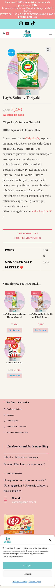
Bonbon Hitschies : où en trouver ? (24, 464)
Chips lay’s (32, 138)
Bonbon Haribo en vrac (16, 426)
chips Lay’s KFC (42, 211)
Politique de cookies (20, 582)
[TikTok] (33, 23)
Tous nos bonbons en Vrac (17, 432)
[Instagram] (21, 23)
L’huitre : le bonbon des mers (21, 457)
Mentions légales (35, 582)
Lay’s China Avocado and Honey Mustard (14, 315)
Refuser (27, 574)
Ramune (10, 415)
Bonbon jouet (12, 421)
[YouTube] (27, 23)
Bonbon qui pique (14, 409)
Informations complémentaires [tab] (27, 236)
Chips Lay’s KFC (14, 363)
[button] (50, 540)
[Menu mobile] (50, 33)
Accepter (27, 565)
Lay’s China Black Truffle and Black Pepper (41, 315)
